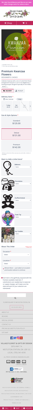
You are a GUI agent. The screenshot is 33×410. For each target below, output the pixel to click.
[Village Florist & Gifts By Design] (16, 18)
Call (6, 408)
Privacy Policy (9, 400)
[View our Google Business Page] (15, 339)
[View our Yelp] (21, 339)
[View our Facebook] (11, 339)
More (4, 86)
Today (19, 99)
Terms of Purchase (21, 400)
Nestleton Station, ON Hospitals (16, 390)
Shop (9, 23)
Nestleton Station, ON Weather (12, 393)
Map (17, 408)
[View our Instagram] (18, 339)
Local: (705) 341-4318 (16, 352)
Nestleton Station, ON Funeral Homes (15, 387)
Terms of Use (16, 403)
